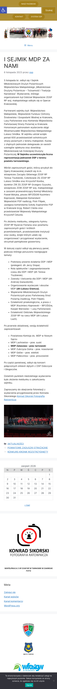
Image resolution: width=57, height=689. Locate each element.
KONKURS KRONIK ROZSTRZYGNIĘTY (28, 452)
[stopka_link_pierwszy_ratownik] (28, 630)
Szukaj (48, 10)
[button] (3, 10)
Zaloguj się (10, 592)
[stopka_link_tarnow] (28, 648)
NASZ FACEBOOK (28, 4)
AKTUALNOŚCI (16, 443)
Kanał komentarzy (13, 601)
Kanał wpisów (11, 596)
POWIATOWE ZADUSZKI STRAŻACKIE (28, 447)
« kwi (27, 505)
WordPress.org (12, 605)
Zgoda (29, 685)
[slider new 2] (28, 33)
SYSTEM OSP (36, 17)
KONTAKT (19, 17)
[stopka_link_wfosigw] (28, 667)
